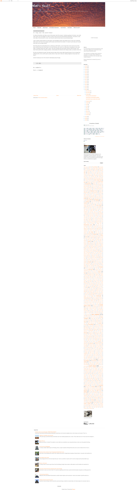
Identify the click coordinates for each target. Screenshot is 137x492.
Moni (89, 304)
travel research (92, 390)
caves (101, 204)
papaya (102, 325)
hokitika (85, 262)
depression (90, 221)
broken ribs (93, 197)
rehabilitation (99, 341)
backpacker (94, 182)
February (88, 112)
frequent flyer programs (91, 239)
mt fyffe (89, 309)
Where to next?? (77, 27)
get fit (94, 244)
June (87, 106)
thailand (97, 380)
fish (98, 234)
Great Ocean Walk (92, 251)
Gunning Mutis (93, 253)
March (87, 111)
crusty (96, 216)
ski (95, 359)
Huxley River (88, 268)
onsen (90, 320)
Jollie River (96, 273)
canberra (101, 200)
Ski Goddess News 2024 (44, 457)
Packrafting (90, 324)
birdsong (90, 192)
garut (94, 241)
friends (85, 240)
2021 (86, 72)
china (102, 206)
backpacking (88, 183)
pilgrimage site (86, 331)
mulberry (97, 311)
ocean (97, 318)
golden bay (93, 247)
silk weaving (101, 358)
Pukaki (101, 336)
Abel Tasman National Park (98, 168)
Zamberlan (85, 408)
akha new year (93, 171)
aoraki (91, 175)
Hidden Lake (90, 259)
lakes (84, 286)
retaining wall (97, 342)
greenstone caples (87, 253)
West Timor (100, 402)
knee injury (96, 279)
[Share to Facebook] (39, 63)
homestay (93, 263)
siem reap (92, 358)
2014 (86, 84)
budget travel (90, 198)
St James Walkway (95, 369)
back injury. (90, 181)
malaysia (86, 294)
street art (87, 372)
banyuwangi (100, 187)
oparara (93, 320)
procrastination (96, 336)
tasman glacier (90, 378)
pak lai (89, 325)
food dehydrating (92, 236)
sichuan (88, 358)
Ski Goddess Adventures (54, 27)
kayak (92, 276)
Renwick (92, 342)
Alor (84, 172)
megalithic (92, 299)
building (95, 198)
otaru (84, 323)
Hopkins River (95, 264)
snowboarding (92, 364)
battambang (98, 188)
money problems (99, 303)
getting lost (98, 244)
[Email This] (36, 63)
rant (84, 340)
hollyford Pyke (96, 262)
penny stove (96, 328)
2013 (86, 86)
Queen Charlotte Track (99, 337)
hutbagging (101, 266)
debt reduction (99, 219)
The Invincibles (89, 381)
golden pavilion (99, 247)
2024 (86, 67)
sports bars (90, 368)
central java (92, 205)
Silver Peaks (87, 359)
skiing (85, 362)
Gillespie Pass (93, 245)
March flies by (42, 440)
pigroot (96, 330)
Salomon (101, 349)
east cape (85, 227)
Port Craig (100, 334)
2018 (86, 77)
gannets (85, 241)
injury (101, 269)
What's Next (85, 140)
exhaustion (96, 230)
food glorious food (100, 236)
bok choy (92, 194)
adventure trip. (90, 170)
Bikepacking (86, 192)
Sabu (88, 349)
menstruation (87, 300)
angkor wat (95, 174)
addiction (100, 169)
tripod (90, 391)
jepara (88, 273)
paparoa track (97, 325)
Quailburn (93, 337)
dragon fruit (99, 223)
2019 (86, 76)
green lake (94, 252)
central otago (98, 205)
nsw (98, 317)
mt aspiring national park (92, 308)
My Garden (70, 27)
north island (87, 317)
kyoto (85, 281)
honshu (98, 263)
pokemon (86, 334)
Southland (94, 367)
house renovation (91, 265)
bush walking (89, 199)
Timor (102, 381)
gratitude (100, 250)
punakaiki (89, 337)
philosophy (95, 329)
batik (94, 188)
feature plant (97, 233)
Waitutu (100, 398)
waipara (92, 398)
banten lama (95, 187)
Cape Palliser (100, 201)
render (88, 342)
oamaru (92, 318)
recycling (85, 341)
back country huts (97, 180)
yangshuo (89, 407)
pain (85, 325)
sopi (101, 364)
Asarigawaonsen (91, 177)
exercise (91, 230)
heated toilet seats (94, 258)
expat (101, 230)
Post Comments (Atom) (42, 97)
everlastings (85, 230)
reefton (90, 341)
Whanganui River (90, 404)
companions (100, 211)
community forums (93, 211)
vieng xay (85, 396)
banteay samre (99, 186)
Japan (99, 271)
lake (93, 281)
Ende (94, 228)
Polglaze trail (91, 334)
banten (90, 187)
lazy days (85, 288)
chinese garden (87, 207)
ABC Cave (90, 168)
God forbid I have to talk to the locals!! (93, 99)
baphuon (85, 188)
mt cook (99, 308)
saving (101, 352)
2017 (86, 79)
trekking (85, 391)
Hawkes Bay (89, 257)
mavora (94, 298)
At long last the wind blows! (91, 95)
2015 (86, 82)
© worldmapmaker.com (97, 136)
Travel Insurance (102, 136)
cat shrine (89, 204)
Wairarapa (96, 398)
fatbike (93, 233)
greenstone (100, 252)
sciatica (100, 353)
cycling (90, 218)
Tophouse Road (87, 384)
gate (97, 241)
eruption (98, 229)
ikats (92, 268)
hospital (99, 264)
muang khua (100, 310)
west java (95, 402)
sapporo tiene (91, 352)
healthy (98, 257)
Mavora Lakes (99, 298)
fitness (102, 234)
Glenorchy (101, 246)
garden (89, 241)
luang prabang (92, 293)
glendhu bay (96, 246)
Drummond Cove (88, 224)
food (86, 236)
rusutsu (85, 349)
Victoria (95, 395)
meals (85, 299)
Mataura (100, 297)
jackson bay (86, 271)
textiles (89, 380)
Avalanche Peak (87, 180)
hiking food (100, 259)
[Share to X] (38, 63)
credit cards (86, 216)
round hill (90, 348)
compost (90, 212)
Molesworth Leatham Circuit (89, 303)
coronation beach (90, 213)
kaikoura (97, 274)
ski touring (100, 360)
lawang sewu (100, 287)
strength (92, 372)
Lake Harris (98, 281)
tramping (101, 385)
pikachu (100, 330)
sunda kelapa (100, 373)
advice (95, 170)
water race (88, 401)
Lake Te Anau (89, 285)
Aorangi (94, 175)
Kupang (100, 280)
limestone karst (91, 291)
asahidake (100, 176)
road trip (85, 346)
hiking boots (95, 259)
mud (84, 311)
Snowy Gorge (97, 364)
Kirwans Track (87, 279)
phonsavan (85, 330)
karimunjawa (87, 276)
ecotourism (100, 227)
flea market (92, 235)
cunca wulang (100, 217)
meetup (88, 299)
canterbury (87, 201)
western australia (87, 403)
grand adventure (90, 250)
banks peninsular (87, 186)
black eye (86, 193)
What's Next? (41, 5)
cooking (100, 212)
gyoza (93, 254)
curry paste (85, 218)
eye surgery (91, 231)
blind (90, 193)
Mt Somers (95, 310)
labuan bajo (89, 281)
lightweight (85, 291)
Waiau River (87, 398)
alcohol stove (100, 171)
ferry (101, 233)
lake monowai (101, 282)
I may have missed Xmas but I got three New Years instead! (50, 468)
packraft (85, 324)
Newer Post (36, 95)
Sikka (97, 358)
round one (95, 348)
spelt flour (100, 367)
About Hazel (45, 27)
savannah (96, 352)
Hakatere (85, 256)
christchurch (100, 207)
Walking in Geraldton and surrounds (46, 435)
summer (94, 373)
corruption (95, 213)
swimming (100, 374)
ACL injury (86, 169)
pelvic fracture (86, 328)
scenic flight (92, 353)
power (97, 335)
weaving (85, 402)
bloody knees (95, 193)
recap (92, 340)
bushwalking (96, 199)
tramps (93, 386)
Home (34, 27)
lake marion (91, 282)
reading (88, 340)
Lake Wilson (100, 285)
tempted (100, 379)
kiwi (92, 279)
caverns (97, 204)
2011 (86, 89)
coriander (85, 213)
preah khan (85, 336)
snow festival (86, 364)
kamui (102, 275)
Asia (102, 177)
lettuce (98, 288)
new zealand (95, 314)
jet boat (92, 273)
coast (101, 209)
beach (86, 189)
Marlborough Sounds (87, 297)
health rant (93, 257)
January (87, 114)
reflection (94, 341)
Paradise (86, 326)
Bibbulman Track (93, 191)
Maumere (90, 298)
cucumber (100, 216)
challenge (85, 206)
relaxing (85, 342)
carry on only (95, 203)
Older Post (79, 95)
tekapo (86, 379)
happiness (100, 256)
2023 (86, 69)
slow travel (86, 363)
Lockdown (87, 292)
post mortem (89, 335)
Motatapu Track (95, 305)
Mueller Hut (93, 311)
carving (101, 203)
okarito (85, 319)
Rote (102, 347)
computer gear (95, 212)
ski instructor (94, 360)
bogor (88, 194)
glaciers (87, 246)
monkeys (93, 304)
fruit (88, 240)
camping (96, 200)
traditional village (87, 385)
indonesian (97, 269)
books (101, 194)
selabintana (90, 355)
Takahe (100, 375)
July (87, 104)
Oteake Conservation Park (91, 323)
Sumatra (86, 373)
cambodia (88, 200)
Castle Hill (85, 204)
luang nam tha (87, 293)
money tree (85, 304)
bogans (85, 194)
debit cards (94, 219)
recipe (96, 340)
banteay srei (86, 187)
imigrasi (100, 268)
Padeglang (101, 324)
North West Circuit (93, 317)
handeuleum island (95, 256)
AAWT (86, 168)
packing (99, 323)
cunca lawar (89, 217)
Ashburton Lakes (97, 177)
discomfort (98, 221)
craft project (91, 215)
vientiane (89, 396)
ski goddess (86, 360)
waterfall (92, 401)
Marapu (100, 294)
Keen (101, 276)
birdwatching (95, 192)
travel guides (91, 389)
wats (101, 401)
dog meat (86, 222)
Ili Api (96, 268)
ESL (101, 229)
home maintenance (87, 263)
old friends (93, 319)
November (88, 92)
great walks (98, 251)
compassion (85, 212)
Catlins (93, 204)
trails (92, 385)
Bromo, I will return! (43, 463)
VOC (102, 396)
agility (98, 170)
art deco (89, 176)
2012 (86, 87)
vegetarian (90, 395)
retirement (91, 343)
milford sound (93, 300)
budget (85, 198)
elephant (91, 228)
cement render (86, 205)
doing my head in (99, 222)
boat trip (100, 193)
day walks (89, 219)
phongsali (100, 329)
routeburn (100, 348)
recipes (100, 340)
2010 (86, 116)
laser (95, 287)
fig (84, 234)
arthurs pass (94, 176)
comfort (96, 210)
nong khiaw (89, 315)
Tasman (85, 378)
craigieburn (96, 215)
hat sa (85, 257)
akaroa (88, 171)
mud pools (88, 311)
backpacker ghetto (100, 182)
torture (96, 384)
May (87, 107)
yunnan (100, 407)
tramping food (88, 386)
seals (101, 354)
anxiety (87, 175)
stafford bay (101, 369)
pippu (95, 331)
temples (96, 379)
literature (97, 291)
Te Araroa (96, 378)
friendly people (99, 239)
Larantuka (91, 287)
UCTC (92, 392)
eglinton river (86, 228)
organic (101, 320)
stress (96, 372)
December (88, 90)
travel (98, 386)
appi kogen (98, 175)
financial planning (88, 234)
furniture (96, 240)
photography (91, 330)
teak (99, 378)
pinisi (91, 331)
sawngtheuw (86, 353)
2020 (86, 74)
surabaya (92, 374)
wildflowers (96, 404)
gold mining (87, 247)
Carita (90, 203)
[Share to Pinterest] (40, 63)
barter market (90, 188)
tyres (89, 392)
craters (101, 215)
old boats (88, 319)
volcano (86, 397)
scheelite (96, 353)
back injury (85, 181)
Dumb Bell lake (98, 224)
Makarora (101, 293)
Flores (102, 235)
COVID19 (86, 215)
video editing (100, 395)
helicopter (85, 259)
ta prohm (89, 375)
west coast (89, 402)
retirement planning (98, 343)
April (87, 109)
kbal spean (97, 276)
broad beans (88, 197)
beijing (85, 191)
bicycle (100, 191)
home (101, 262)
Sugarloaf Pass (100, 372)
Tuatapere (100, 391)
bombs (97, 194)
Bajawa (94, 183)
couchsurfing (101, 213)
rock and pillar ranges (91, 346)
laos (87, 287)
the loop (94, 381)
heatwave (100, 258)
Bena (88, 191)
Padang (97, 324)
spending (85, 368)
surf (96, 374)
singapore (91, 359)
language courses (98, 286)
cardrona (85, 203)
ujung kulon (101, 392)
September (88, 101)
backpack (89, 182)
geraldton (89, 244)
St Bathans (96, 368)
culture (85, 217)
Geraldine (85, 244)
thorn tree (98, 381)
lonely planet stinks (97, 292)
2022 (86, 71)
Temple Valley (91, 379)
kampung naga (97, 275)
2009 (86, 118)
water (84, 401)
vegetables (85, 395)
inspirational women (87, 270)
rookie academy (87, 347)
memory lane (101, 299)
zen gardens (90, 408)
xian (86, 407)
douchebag (93, 223)
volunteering (96, 397)
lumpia (98, 293)
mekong (96, 299)
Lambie (92, 286)
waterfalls (97, 401)
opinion (97, 320)
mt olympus (94, 309)
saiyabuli (97, 349)
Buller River (100, 198)
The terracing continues (43, 474)
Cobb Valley (86, 210)
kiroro (102, 277)
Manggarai (91, 294)
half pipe (89, 256)
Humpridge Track (99, 265)
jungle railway (101, 273)
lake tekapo (95, 285)
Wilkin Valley (101, 404)
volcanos (90, 397)
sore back (85, 366)
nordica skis (97, 315)
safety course (93, 349)
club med (97, 209)
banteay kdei (93, 186)
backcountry (95, 181)
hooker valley (89, 264)
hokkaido (89, 262)
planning (85, 332)
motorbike (101, 305)
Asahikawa (85, 177)
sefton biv (85, 355)
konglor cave (86, 280)
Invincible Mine (99, 270)
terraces (85, 380)
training (96, 385)
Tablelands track (95, 375)
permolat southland (88, 329)
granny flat (96, 250)
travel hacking (97, 389)
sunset (89, 374)
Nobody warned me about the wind (46, 479)
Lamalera (88, 286)
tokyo (98, 382)
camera (92, 200)
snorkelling (97, 363)
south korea (101, 366)
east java (90, 227)
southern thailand (88, 367)
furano (92, 240)
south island (92, 366)
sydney (85, 375)
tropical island (94, 391)
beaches (90, 189)
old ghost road (98, 319)
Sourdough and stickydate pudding (92, 97)
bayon (102, 188)
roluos (102, 346)
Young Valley (95, 407)
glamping (91, 246)
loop (102, 292)
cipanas (85, 209)
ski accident (100, 359)
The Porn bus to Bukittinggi (44, 446)
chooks (95, 207)
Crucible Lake (91, 216)
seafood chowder (96, 354)
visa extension (98, 396)
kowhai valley (96, 280)
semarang (100, 355)
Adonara (85, 170)
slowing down (91, 363)
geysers (88, 245)
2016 (86, 81)
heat (88, 258)
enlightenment (86, 229)
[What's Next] (84, 141)
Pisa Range (100, 331)
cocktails (91, 210)
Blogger (73, 489)
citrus (88, 209)
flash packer (87, 235)
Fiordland (94, 234)
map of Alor (96, 294)
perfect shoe (101, 328)
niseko (85, 315)
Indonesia (90, 269)
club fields (92, 209)
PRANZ (101, 335)
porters (85, 335)
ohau (101, 318)
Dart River (98, 218)
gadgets (100, 240)
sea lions (90, 354)
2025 (86, 66)
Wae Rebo (101, 397)
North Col (101, 315)
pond (96, 334)
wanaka (92, 399)
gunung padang (99, 253)
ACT (90, 169)
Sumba (90, 373)
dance (94, 218)
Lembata (93, 288)
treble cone (98, 390)
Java (85, 273)
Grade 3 (85, 250)
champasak (90, 206)
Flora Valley (97, 235)
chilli (99, 206)
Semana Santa (95, 355)
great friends (86, 251)
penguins (91, 328)
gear (89, 242)
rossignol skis (98, 347)
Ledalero (89, 288)
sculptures (85, 354)
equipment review (92, 229)
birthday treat (101, 192)
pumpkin (85, 337)
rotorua (86, 348)
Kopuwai (90, 280)
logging (92, 292)
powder (94, 335)
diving (102, 221)
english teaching (99, 228)
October (87, 94)
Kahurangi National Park (89, 274)
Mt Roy (90, 310)
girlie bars (98, 245)
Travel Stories (63, 27)
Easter (95, 227)
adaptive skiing (95, 169)
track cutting (100, 384)
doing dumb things (92, 222)
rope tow (93, 347)
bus (84, 199)
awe (92, 180)
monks (97, 304)
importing (85, 269)
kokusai (100, 279)
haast (97, 254)
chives (92, 207)
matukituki (85, 298)
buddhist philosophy (99, 197)
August (87, 102)
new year (88, 314)
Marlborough (98, 295)
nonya (93, 315)
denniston (85, 221)
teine (102, 378)
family (89, 233)
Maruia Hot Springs (95, 297)
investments (94, 270)
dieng (94, 221)
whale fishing (95, 403)
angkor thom (90, 174)
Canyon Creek (93, 201)
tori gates (92, 384)
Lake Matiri (95, 282)
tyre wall (85, 392)
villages (93, 396)
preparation (90, 336)
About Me (39, 27)
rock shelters (98, 346)
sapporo (86, 352)
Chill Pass (95, 206)
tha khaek (93, 380)
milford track (100, 300)
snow (101, 363)
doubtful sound (86, 223)
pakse (92, 325)
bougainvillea (92, 195)
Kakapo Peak (91, 275)
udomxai (96, 392)
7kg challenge (95, 166)
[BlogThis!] (37, 63)
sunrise (85, 374)
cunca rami (94, 217)
